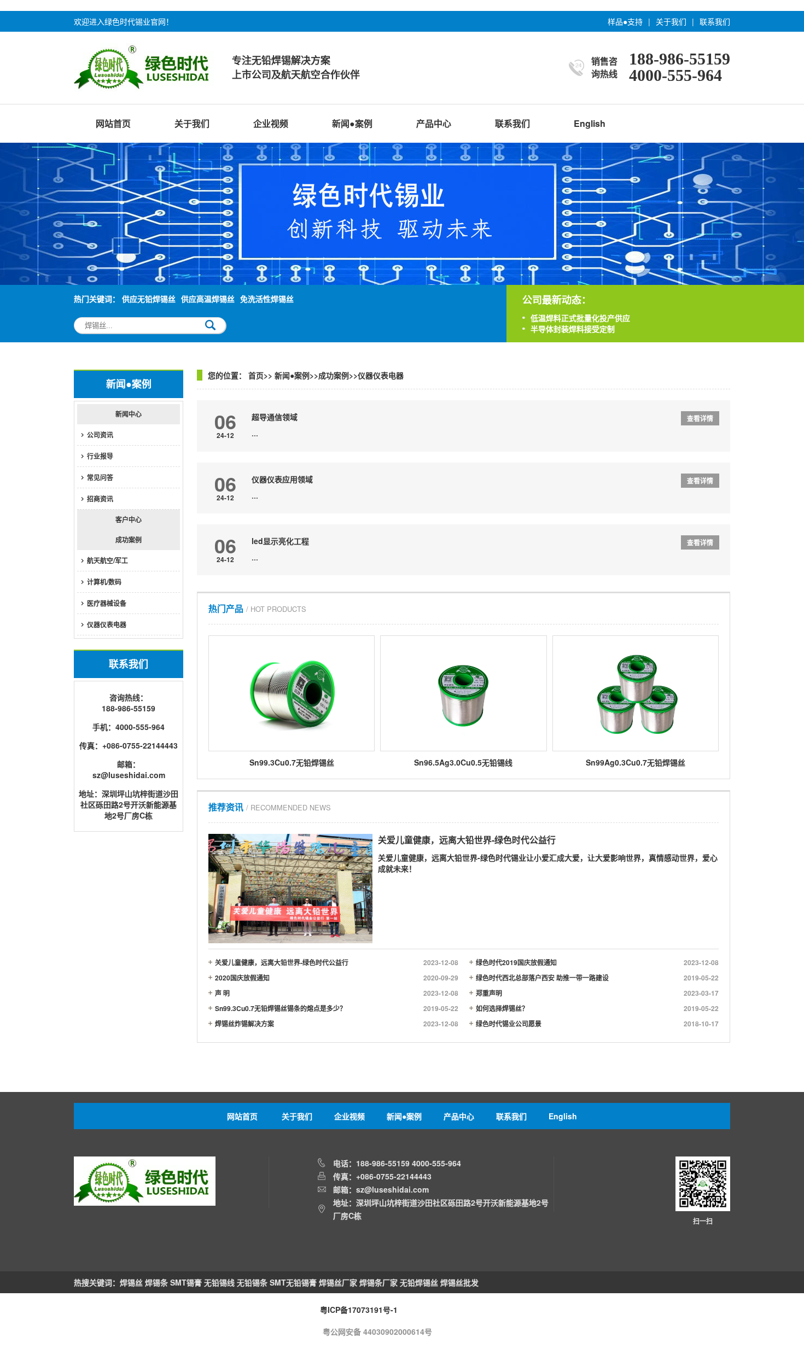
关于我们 (671, 21)
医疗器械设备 (106, 603)
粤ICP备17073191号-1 (359, 1309)
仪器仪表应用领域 (282, 479)
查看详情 (700, 418)
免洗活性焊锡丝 (267, 298)
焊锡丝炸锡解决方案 (336, 1024)
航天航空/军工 (107, 560)
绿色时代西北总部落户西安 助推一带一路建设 (597, 978)
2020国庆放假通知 (336, 978)
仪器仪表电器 (106, 624)
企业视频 (270, 123)
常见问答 (100, 477)
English (589, 123)
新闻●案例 (352, 123)
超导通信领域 (275, 416)
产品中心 (433, 123)
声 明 (336, 993)
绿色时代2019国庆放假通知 (597, 962)
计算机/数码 (104, 582)
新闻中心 (128, 414)
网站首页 (113, 123)
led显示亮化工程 (280, 540)
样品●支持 (625, 21)
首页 (256, 375)
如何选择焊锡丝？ (597, 1008)
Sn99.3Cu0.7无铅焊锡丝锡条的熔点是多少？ (336, 1008)
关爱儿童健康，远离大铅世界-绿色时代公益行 (336, 962)
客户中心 (128, 519)
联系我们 (715, 21)
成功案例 (128, 540)
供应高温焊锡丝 (208, 298)
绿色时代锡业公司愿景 (597, 1024)
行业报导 (100, 456)
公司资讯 (100, 435)
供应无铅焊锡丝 (149, 298)
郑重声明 (597, 993)
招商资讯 (100, 499)
